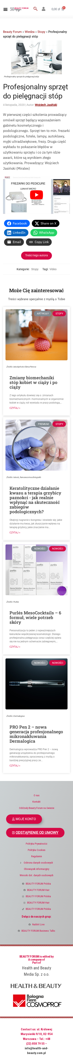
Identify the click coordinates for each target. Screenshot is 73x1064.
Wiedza (29, 32)
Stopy (41, 32)
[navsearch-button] (35, 9)
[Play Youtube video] (36, 195)
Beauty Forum (12, 32)
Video (53, 269)
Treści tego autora (36, 255)
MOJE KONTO (26, 819)
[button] (5, 9)
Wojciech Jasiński (46, 104)
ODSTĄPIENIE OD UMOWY (37, 833)
